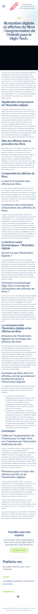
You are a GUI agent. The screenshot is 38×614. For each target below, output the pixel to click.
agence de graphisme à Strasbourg (23, 137)
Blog (19, 18)
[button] (4, 6)
